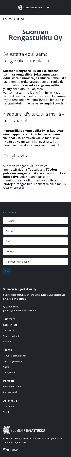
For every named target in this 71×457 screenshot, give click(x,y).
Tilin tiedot (8, 406)
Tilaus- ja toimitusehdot (15, 355)
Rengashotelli (10, 392)
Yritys (6, 366)
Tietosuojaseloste (12, 361)
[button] (48, 7)
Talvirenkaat (9, 330)
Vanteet (7, 341)
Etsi (7, 270)
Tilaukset (8, 412)
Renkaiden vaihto (12, 386)
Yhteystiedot (9, 372)
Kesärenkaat (10, 324)
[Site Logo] (30, 7)
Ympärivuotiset (11, 335)
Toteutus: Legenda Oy (14, 442)
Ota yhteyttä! (13, 188)
